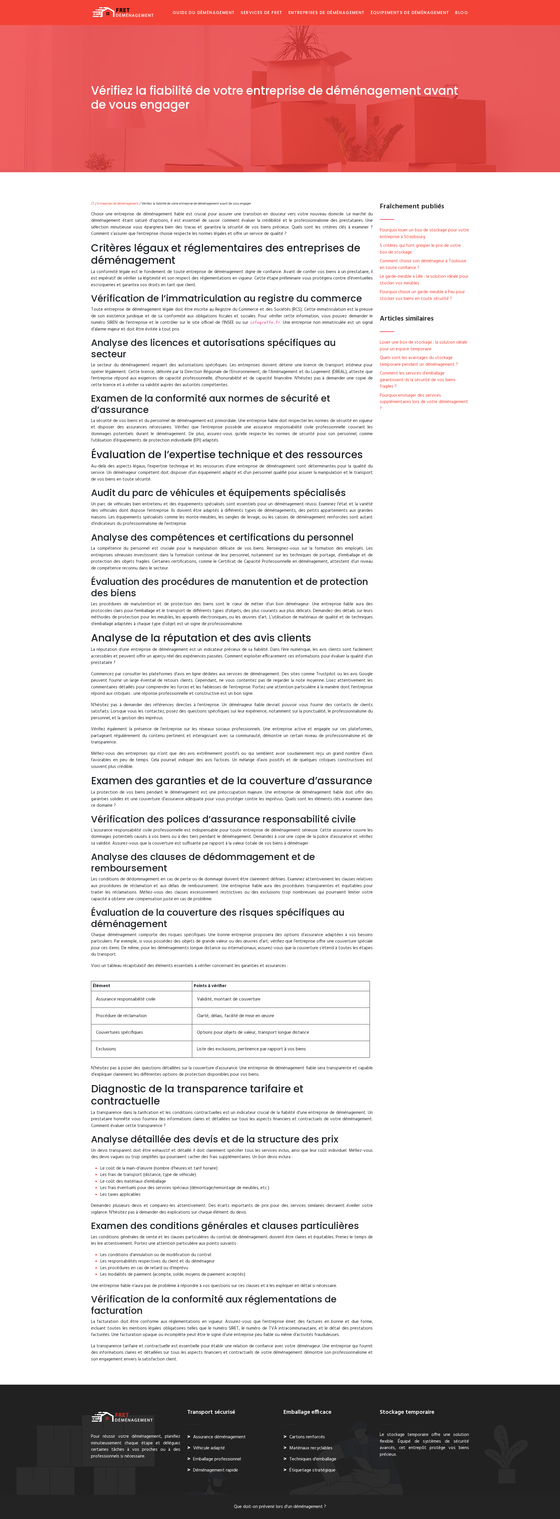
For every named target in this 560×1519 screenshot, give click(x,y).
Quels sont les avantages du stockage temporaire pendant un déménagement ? (419, 361)
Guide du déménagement (204, 12)
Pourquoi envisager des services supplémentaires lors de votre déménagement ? (424, 402)
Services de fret (261, 12)
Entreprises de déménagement (326, 12)
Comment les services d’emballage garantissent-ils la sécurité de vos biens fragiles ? (418, 380)
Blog (461, 12)
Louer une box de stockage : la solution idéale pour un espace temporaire (423, 346)
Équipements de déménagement (410, 12)
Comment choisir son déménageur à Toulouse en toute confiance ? (423, 264)
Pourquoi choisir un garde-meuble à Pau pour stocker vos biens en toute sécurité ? (422, 295)
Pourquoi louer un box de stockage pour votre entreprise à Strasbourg (424, 233)
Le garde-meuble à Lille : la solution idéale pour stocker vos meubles (424, 280)
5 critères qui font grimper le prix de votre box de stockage (420, 249)
